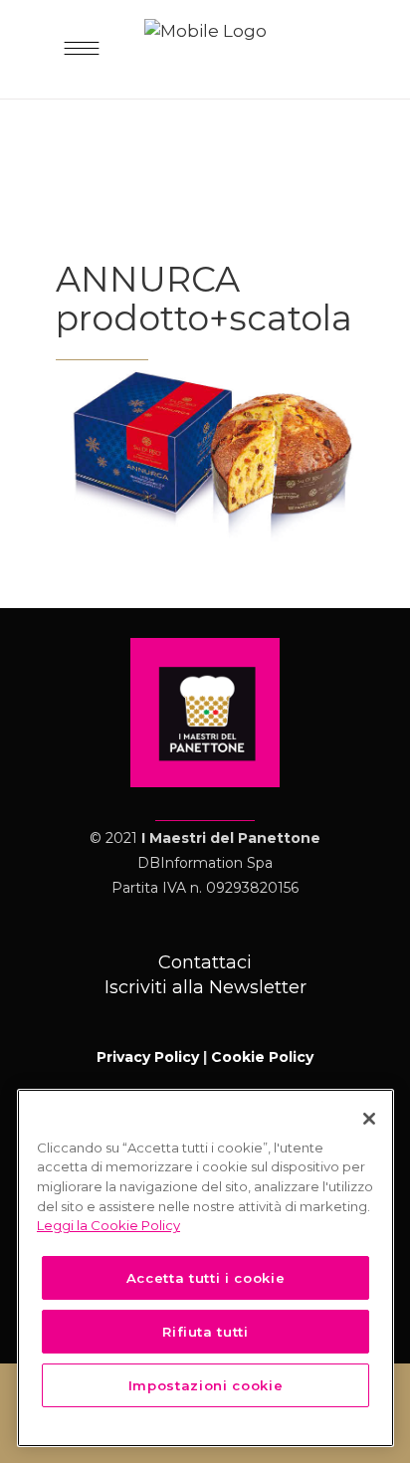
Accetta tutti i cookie (205, 1278)
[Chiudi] (369, 1119)
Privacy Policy (148, 1057)
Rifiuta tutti (205, 1332)
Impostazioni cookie (205, 1385)
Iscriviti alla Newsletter (205, 987)
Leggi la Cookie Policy (108, 1225)
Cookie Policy (262, 1057)
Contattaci (205, 962)
